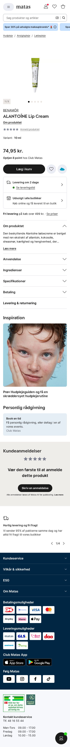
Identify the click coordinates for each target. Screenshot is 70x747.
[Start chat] (61, 738)
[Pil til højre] (64, 543)
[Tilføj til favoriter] (51, 169)
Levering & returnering (19, 303)
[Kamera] (57, 18)
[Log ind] (46, 7)
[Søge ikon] (63, 18)
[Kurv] (63, 7)
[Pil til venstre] (52, 543)
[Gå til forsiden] (23, 6)
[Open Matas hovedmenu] (8, 7)
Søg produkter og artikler (22, 17)
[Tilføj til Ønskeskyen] (62, 169)
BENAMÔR (10, 110)
